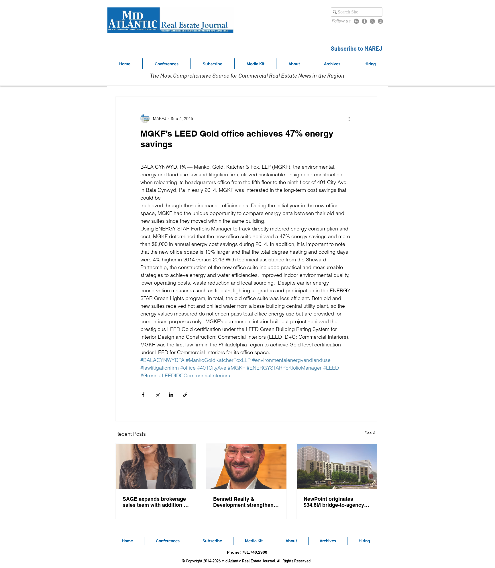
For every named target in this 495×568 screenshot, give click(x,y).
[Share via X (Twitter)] (157, 394)
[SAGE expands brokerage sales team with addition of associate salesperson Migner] (156, 466)
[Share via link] (185, 394)
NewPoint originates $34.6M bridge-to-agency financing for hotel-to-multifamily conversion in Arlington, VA (335, 502)
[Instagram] (380, 21)
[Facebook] (364, 21)
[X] (372, 21)
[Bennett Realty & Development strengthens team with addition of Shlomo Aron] (246, 466)
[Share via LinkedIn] (171, 394)
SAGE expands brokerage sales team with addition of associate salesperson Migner (155, 502)
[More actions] (348, 118)
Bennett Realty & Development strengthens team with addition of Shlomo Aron (244, 502)
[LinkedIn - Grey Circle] (356, 21)
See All (371, 432)
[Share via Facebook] (143, 394)
